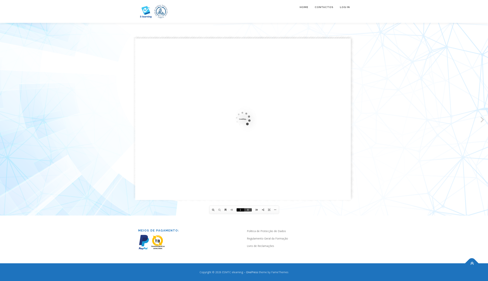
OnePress (252, 272)
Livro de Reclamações (260, 246)
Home (304, 7)
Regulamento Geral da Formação (267, 238)
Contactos (324, 7)
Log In (345, 7)
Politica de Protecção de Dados (266, 231)
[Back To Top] (472, 263)
